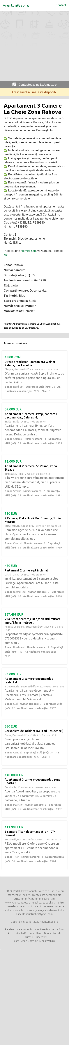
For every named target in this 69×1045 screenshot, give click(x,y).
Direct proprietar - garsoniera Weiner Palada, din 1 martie (30, 363)
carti (16, 940)
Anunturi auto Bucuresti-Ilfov (24, 933)
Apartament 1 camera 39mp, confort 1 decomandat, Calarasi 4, (31, 415)
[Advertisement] (34, 47)
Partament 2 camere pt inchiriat (26, 570)
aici (6, 255)
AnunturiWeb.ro (16, 5)
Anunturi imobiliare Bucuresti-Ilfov (43, 929)
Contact (61, 5)
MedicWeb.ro (47, 940)
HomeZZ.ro (28, 250)
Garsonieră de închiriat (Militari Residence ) (34, 730)
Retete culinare (13, 929)
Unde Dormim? (29, 940)
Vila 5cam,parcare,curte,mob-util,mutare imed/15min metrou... (33, 620)
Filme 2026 (41, 937)
